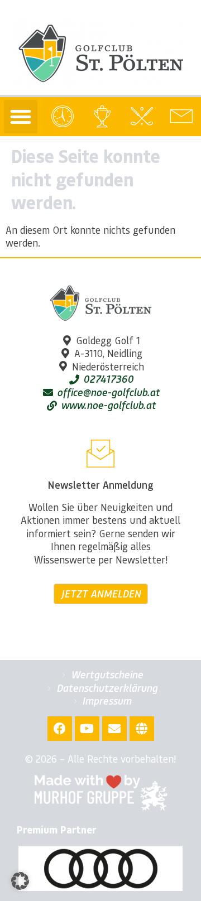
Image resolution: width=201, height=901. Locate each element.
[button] (20, 116)
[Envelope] (114, 728)
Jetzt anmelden (101, 593)
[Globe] (142, 728)
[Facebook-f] (59, 728)
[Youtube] (87, 728)
